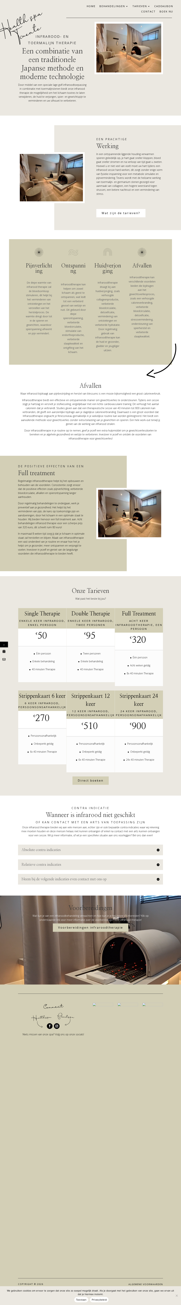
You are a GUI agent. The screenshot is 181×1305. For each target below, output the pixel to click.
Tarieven (139, 6)
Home (91, 6)
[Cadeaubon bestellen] (4, 651)
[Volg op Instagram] (57, 1026)
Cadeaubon (163, 6)
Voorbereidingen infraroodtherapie (90, 927)
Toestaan (81, 1299)
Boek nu (166, 11)
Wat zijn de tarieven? (121, 213)
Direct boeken (90, 780)
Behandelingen (112, 6)
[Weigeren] (176, 1295)
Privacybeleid (99, 1299)
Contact (148, 11)
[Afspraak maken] (4, 659)
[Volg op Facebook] (49, 1026)
